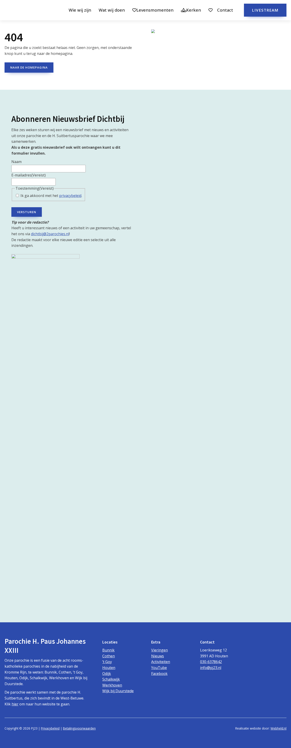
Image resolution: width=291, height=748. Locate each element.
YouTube (159, 667)
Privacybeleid (50, 728)
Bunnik (108, 650)
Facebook (159, 673)
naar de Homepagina (29, 67)
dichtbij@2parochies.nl (50, 233)
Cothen (108, 656)
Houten (108, 667)
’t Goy (107, 661)
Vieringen (159, 650)
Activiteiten (160, 661)
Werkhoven (112, 685)
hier (15, 704)
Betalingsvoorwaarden (79, 728)
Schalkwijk (111, 679)
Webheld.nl (278, 728)
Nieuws (157, 656)
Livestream (265, 10)
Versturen (26, 212)
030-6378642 (211, 661)
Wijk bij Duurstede (118, 690)
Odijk (106, 673)
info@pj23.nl (210, 667)
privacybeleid (70, 195)
